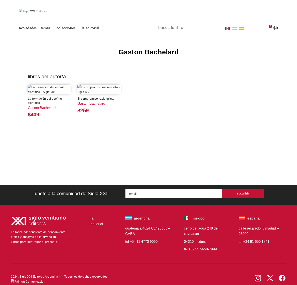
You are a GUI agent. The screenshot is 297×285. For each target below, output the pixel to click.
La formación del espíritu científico (45, 101)
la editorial (97, 221)
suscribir (243, 193)
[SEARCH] (215, 28)
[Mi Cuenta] (250, 28)
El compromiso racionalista (95, 98)
